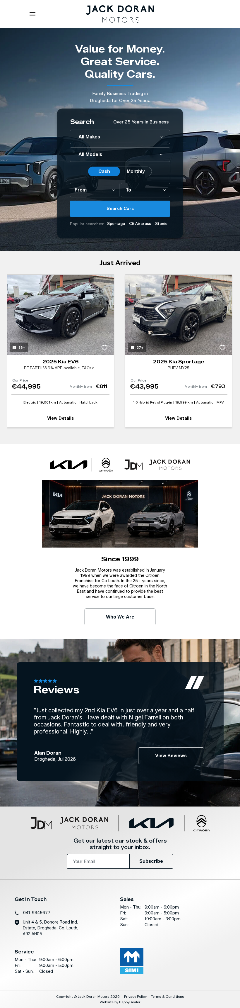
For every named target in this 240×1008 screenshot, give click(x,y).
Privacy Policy (135, 996)
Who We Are (120, 617)
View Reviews (171, 755)
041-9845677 (36, 912)
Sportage (116, 223)
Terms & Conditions (167, 996)
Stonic (161, 223)
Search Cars (120, 208)
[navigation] (32, 16)
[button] (216, 139)
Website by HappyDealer (120, 1002)
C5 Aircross (140, 223)
